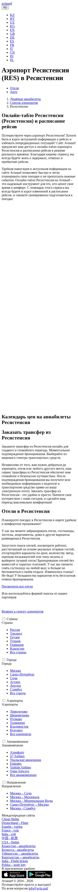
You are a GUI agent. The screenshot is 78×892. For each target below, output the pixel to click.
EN (12, 30)
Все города (18, 693)
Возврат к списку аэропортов (22, 611)
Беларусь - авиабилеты (18, 850)
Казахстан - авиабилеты (19, 846)
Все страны (18, 652)
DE (12, 37)
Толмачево (17, 723)
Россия (15, 630)
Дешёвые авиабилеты (25, 99)
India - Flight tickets (15, 861)
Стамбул (16, 689)
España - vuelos (12, 826)
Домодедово (18, 711)
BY (12, 18)
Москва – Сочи (21, 793)
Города (11, 660)
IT (11, 48)
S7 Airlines (17, 756)
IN (12, 56)
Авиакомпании (17, 741)
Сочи (13, 678)
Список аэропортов (24, 102)
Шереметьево (19, 715)
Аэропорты (15, 700)
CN (12, 52)
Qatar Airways (19, 771)
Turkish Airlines (20, 767)
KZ (12, 15)
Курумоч (16, 730)
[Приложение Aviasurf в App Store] (14, 877)
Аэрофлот (17, 752)
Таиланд (16, 633)
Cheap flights (10, 819)
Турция (15, 641)
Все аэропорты (20, 734)
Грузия (15, 637)
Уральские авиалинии (25, 760)
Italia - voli (9, 834)
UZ (12, 22)
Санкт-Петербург (22, 674)
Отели (14, 88)
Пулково (16, 719)
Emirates (15, 763)
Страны (12, 619)
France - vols (10, 830)
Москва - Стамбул (22, 808)
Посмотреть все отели (17, 586)
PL (12, 60)
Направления (16, 782)
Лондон (15, 685)
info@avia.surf (38, 888)
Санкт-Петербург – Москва (29, 804)
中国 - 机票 (10, 838)
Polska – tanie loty (14, 865)
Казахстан (17, 648)
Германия (17, 645)
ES (12, 41)
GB (12, 33)
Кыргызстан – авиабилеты (20, 857)
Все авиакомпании (23, 775)
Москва (15, 670)
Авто (13, 92)
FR (12, 45)
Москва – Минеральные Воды (31, 801)
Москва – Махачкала (24, 797)
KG (12, 26)
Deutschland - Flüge (15, 823)
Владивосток (19, 726)
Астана (15, 682)
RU (5, 7)
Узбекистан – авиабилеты (20, 853)
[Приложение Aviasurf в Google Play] (39, 877)
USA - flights (10, 842)
